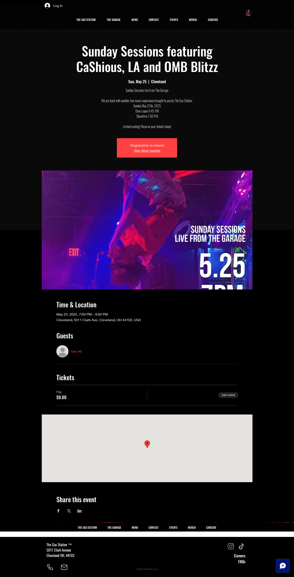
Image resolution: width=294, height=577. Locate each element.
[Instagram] (231, 546)
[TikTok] (241, 546)
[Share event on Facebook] (58, 511)
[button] (248, 13)
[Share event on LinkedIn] (79, 511)
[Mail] (64, 567)
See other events (147, 150)
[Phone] (49, 567)
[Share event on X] (69, 511)
